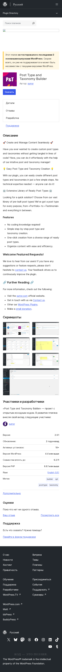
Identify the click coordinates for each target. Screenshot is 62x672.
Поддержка (12, 125)
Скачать (9, 92)
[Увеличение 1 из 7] (26, 325)
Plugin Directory (10, 13)
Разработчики (10, 589)
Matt (7, 609)
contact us (21, 269)
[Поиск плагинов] (33, 23)
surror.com (22, 295)
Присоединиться (41, 579)
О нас (6, 554)
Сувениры (39, 594)
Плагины (37, 564)
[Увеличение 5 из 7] (26, 356)
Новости (8, 559)
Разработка (12, 118)
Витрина (37, 554)
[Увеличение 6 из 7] (55, 356)
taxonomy (54, 485)
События (37, 584)
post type (43, 485)
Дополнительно (12, 493)
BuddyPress (11, 619)
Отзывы (10, 110)
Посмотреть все (50, 515)
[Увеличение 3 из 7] (26, 341)
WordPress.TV (12, 594)
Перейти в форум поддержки (19, 536)
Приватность (10, 570)
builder (50, 479)
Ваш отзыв (9, 515)
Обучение (8, 579)
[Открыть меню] (57, 4)
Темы (35, 559)
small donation (23, 308)
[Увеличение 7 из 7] (55, 372)
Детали (10, 103)
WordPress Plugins (27, 304)
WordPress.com (12, 604)
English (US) (53, 472)
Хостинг (7, 564)
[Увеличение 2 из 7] (55, 325)
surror (31, 83)
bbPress (9, 614)
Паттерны (37, 570)
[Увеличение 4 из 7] (55, 341)
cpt (56, 479)
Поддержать (41, 589)
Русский (14, 632)
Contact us (39, 300)
